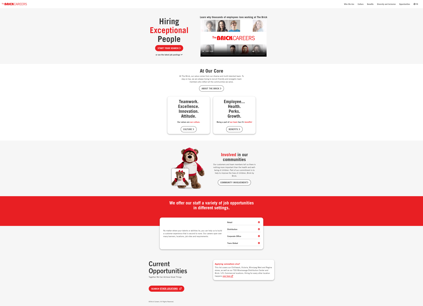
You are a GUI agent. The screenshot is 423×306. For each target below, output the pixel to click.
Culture (361, 4)
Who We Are (349, 4)
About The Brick (211, 88)
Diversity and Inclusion (386, 4)
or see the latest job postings (168, 54)
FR (417, 4)
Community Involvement (233, 182)
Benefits (370, 4)
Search (164, 288)
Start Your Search (168, 48)
